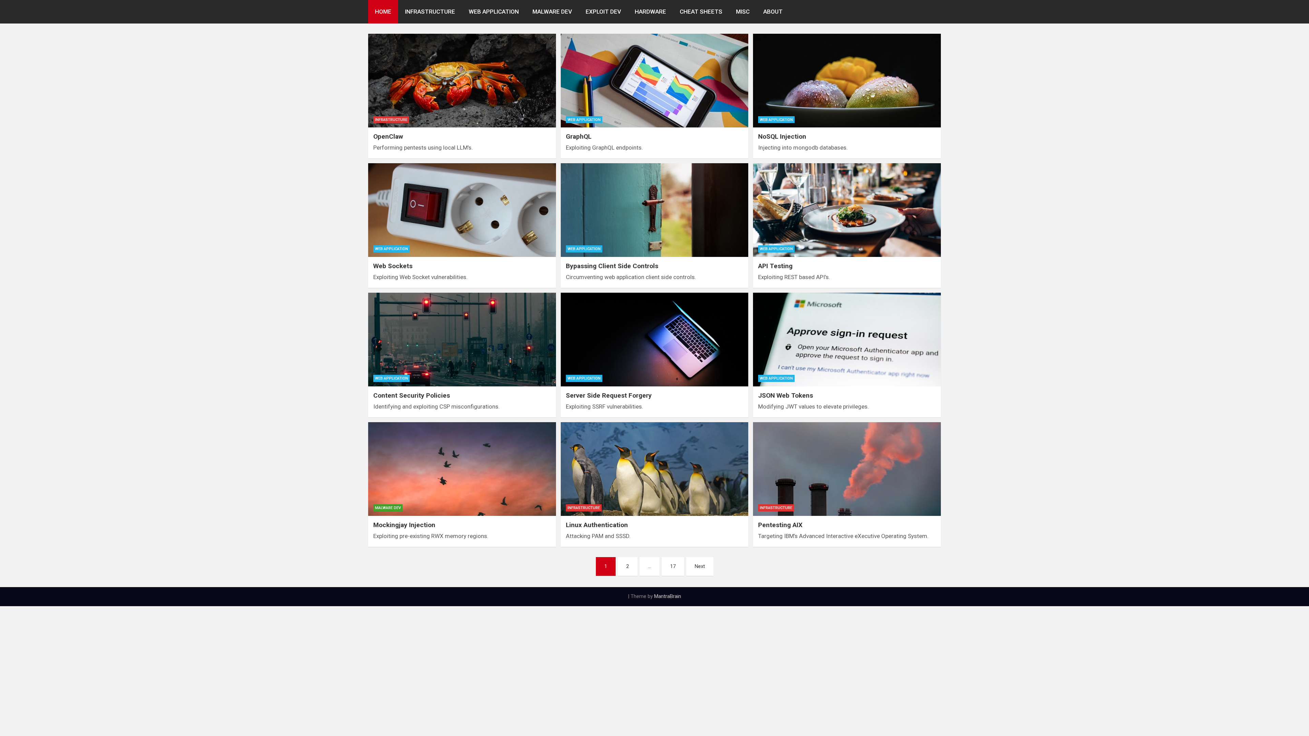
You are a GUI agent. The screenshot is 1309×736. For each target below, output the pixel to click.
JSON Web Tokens (785, 395)
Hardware (650, 11)
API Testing (775, 266)
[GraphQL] (655, 80)
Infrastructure (391, 120)
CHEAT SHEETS (701, 11)
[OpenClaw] (462, 80)
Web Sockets (392, 266)
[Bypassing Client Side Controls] (655, 210)
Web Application (584, 120)
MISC (743, 11)
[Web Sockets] (462, 210)
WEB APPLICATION (494, 11)
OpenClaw (388, 136)
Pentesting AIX (780, 525)
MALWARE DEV (552, 11)
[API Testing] (847, 210)
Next (700, 566)
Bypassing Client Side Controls (612, 266)
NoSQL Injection (782, 136)
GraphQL (578, 136)
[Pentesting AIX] (847, 469)
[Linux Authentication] (655, 469)
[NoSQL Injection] (847, 80)
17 (673, 566)
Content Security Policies (411, 395)
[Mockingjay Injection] (462, 469)
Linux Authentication (597, 525)
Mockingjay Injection (404, 525)
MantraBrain (667, 596)
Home (383, 11)
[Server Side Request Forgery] (655, 339)
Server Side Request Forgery (609, 395)
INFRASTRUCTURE (430, 11)
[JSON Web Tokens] (847, 339)
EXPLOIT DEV (603, 11)
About (773, 11)
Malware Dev (388, 508)
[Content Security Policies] (462, 339)
